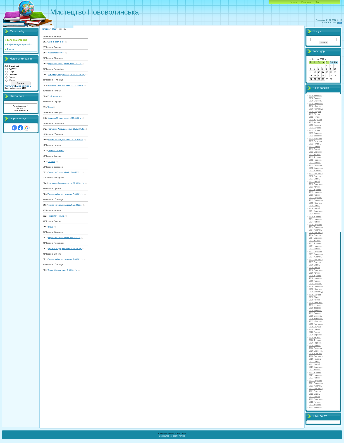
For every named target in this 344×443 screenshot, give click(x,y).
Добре (11, 71)
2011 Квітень (314, 122)
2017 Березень (315, 238)
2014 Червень (315, 219)
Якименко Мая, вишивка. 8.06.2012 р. (65, 205)
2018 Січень (314, 265)
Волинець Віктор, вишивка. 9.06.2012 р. (66, 194)
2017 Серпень (315, 251)
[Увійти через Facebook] (20, 128)
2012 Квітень (315, 154)
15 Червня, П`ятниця (53, 134)
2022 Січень (314, 394)
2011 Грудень (315, 144)
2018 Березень (315, 270)
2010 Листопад (315, 109)
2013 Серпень (315, 197)
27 (319, 79)
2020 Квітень (315, 337)
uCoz (182, 436)
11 (311, 72)
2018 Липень (315, 281)
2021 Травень (315, 372)
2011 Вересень (315, 136)
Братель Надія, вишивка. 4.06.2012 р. (65, 248)
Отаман (51, 161)
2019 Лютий (314, 300)
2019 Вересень (316, 319)
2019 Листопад (315, 324)
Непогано (13, 74)
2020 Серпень (315, 348)
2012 (54, 29)
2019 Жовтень (315, 321)
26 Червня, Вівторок (53, 58)
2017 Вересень (316, 254)
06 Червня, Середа (52, 221)
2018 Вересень (316, 286)
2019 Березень (315, 302)
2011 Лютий (314, 117)
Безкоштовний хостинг (169, 436)
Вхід (317, 2)
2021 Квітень (315, 370)
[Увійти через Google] (27, 128)
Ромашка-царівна (56, 151)
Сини (50, 107)
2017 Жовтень (315, 257)
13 (319, 72)
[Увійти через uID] (14, 128)
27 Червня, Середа (52, 47)
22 (327, 76)
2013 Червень (315, 192)
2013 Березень (315, 184)
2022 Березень (315, 399)
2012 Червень (315, 160)
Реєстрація (306, 2)
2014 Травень (315, 216)
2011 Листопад (315, 141)
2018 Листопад (315, 292)
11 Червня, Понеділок (53, 178)
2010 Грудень (315, 111)
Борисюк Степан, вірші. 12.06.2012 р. (65, 172)
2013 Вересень (316, 200)
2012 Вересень (316, 168)
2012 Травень (315, 157)
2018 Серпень (315, 284)
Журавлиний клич (56, 53)
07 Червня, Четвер (52, 210)
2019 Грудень (315, 327)
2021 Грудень (315, 391)
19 (315, 76)
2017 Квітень (315, 241)
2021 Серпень (315, 380)
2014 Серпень (315, 224)
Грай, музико (54, 96)
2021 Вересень (316, 383)
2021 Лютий (314, 364)
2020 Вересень (316, 351)
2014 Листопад (315, 232)
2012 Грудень (315, 176)
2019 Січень (314, 297)
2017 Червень (315, 246)
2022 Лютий (314, 396)
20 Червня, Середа (52, 102)
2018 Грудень (315, 294)
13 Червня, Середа (52, 156)
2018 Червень (315, 278)
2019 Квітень (315, 305)
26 (315, 79)
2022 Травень (315, 405)
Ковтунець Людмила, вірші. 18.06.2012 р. (66, 129)
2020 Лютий (314, 332)
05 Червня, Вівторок (53, 232)
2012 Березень (315, 152)
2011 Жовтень (315, 138)
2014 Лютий (314, 208)
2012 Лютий (314, 149)
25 (311, 79)
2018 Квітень (315, 273)
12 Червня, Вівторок (53, 167)
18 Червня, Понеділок (53, 123)
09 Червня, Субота (52, 189)
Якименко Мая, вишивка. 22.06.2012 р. (65, 85)
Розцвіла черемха (56, 216)
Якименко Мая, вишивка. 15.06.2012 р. (65, 140)
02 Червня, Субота (52, 254)
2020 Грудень (315, 359)
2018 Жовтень (315, 289)
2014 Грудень (315, 235)
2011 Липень (314, 130)
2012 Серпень (315, 165)
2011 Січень (314, 114)
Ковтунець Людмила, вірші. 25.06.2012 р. (66, 74)
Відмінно (12, 69)
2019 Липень (315, 313)
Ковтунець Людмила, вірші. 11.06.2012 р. (66, 183)
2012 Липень (315, 163)
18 (311, 76)
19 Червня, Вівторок (53, 112)
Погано (12, 77)
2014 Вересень (316, 227)
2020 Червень (315, 343)
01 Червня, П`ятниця (53, 265)
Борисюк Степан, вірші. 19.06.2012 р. (64, 118)
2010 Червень (315, 95)
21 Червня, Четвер (52, 91)
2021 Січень (314, 362)
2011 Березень (315, 120)
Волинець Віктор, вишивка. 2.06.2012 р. (66, 259)
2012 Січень (314, 146)
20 (319, 76)
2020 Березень (315, 335)
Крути (50, 227)
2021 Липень (315, 378)
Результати (9, 86)
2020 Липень (315, 345)
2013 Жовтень (315, 203)
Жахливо (13, 80)
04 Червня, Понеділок (53, 243)
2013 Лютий (314, 181)
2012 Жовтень (315, 171)
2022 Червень (315, 407)
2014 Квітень (315, 214)
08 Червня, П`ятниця (53, 199)
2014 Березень (315, 211)
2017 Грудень (315, 262)
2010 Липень (315, 98)
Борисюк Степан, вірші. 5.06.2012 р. (64, 237)
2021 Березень (315, 367)
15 (327, 72)
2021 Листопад (315, 388)
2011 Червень (315, 128)
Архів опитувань (23, 86)
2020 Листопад (315, 356)
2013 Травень (315, 189)
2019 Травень (315, 308)
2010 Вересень (316, 103)
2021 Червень (315, 375)
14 (323, 72)
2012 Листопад (315, 173)
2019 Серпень (315, 316)
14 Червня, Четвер (52, 145)
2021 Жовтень (315, 386)
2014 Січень (314, 206)
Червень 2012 (318, 59)
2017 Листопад (315, 259)
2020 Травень (315, 340)
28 (323, 79)
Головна (293, 2)
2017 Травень (315, 243)
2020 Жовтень (315, 353)
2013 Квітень (315, 187)
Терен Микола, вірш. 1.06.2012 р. (63, 270)
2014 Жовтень (315, 230)
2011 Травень (315, 125)
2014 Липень (315, 222)
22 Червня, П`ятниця (53, 80)
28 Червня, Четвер (52, 36)
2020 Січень (314, 329)
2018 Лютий (314, 267)
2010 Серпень (315, 101)
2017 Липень (315, 249)
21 (323, 76)
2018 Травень (315, 275)
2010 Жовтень (315, 106)
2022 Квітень (315, 402)
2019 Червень (315, 310)
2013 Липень (315, 195)
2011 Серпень (315, 133)
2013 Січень (314, 179)
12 (315, 72)
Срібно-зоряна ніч (56, 42)
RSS (340, 23)
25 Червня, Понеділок (53, 69)
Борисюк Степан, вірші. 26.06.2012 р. (65, 64)
